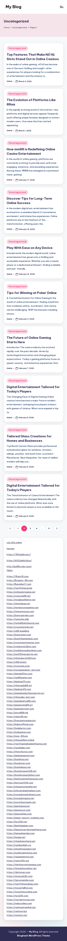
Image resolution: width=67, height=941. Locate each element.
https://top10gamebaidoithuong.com (27, 743)
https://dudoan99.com (19, 689)
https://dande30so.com (19, 673)
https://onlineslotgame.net (21, 591)
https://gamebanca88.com (21, 700)
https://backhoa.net (18, 759)
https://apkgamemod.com (20, 755)
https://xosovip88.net (19, 595)
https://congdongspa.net (20, 798)
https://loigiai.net (16, 837)
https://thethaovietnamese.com (24, 864)
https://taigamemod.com (20, 856)
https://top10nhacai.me (19, 588)
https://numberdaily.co (19, 845)
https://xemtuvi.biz (17, 911)
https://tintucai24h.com (20, 876)
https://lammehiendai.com (21, 833)
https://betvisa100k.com (20, 782)
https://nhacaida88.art (19, 685)
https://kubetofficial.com (20, 724)
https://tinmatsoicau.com (20, 611)
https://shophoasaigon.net (21, 848)
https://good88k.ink (17, 712)
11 (49, 528)
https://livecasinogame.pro (21, 720)
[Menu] (61, 7)
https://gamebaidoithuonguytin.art (25, 693)
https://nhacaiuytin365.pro (21, 658)
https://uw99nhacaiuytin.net (22, 654)
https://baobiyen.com (18, 763)
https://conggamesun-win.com (23, 669)
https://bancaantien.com (20, 615)
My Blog (13, 6)
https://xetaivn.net (17, 915)
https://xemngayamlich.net (21, 907)
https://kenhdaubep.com (20, 825)
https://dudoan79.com (19, 681)
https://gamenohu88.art (20, 704)
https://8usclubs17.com (19, 584)
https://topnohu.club (18, 619)
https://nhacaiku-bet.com (21, 697)
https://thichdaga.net (18, 603)
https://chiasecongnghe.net (22, 786)
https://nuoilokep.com (18, 747)
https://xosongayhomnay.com (23, 642)
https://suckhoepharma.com (22, 852)
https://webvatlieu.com (19, 903)
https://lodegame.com (19, 732)
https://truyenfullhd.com (20, 887)
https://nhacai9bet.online (20, 739)
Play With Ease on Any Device (30, 248)
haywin (10, 548)
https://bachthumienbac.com (22, 638)
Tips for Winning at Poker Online (32, 293)
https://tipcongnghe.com (20, 880)
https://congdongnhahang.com (24, 794)
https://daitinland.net (18, 806)
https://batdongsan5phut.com (23, 774)
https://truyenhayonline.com (22, 891)
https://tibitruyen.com (18, 872)
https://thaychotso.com (20, 751)
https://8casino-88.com (20, 580)
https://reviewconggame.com (23, 607)
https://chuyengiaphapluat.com (24, 790)
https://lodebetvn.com (19, 728)
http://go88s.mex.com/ (19, 566)
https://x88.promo (17, 662)
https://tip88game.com (19, 677)
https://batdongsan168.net (21, 771)
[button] (10, 528)
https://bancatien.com (19, 634)
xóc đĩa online (14, 542)
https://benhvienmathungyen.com (25, 778)
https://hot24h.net (17, 821)
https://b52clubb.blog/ (19, 560)
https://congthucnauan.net (21, 802)
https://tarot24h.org (18, 860)
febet (10, 570)
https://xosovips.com (18, 665)
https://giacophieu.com (19, 813)
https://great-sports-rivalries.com (25, 817)
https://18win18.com (18, 576)
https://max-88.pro (17, 736)
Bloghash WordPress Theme (33, 935)
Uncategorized (17, 48)
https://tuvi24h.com (17, 895)
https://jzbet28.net (17, 716)
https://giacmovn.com (18, 810)
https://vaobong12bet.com (21, 646)
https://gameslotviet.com (20, 708)
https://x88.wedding (18, 630)
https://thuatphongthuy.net (22, 868)
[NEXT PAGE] (56, 528)
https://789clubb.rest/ (19, 554)
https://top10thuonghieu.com (22, 883)
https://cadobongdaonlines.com (24, 650)
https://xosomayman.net (20, 626)
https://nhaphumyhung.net (21, 841)
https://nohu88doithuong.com (23, 623)
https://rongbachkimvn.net (21, 599)
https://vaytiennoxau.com (21, 899)
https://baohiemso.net (19, 767)
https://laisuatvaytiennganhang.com (26, 829)
